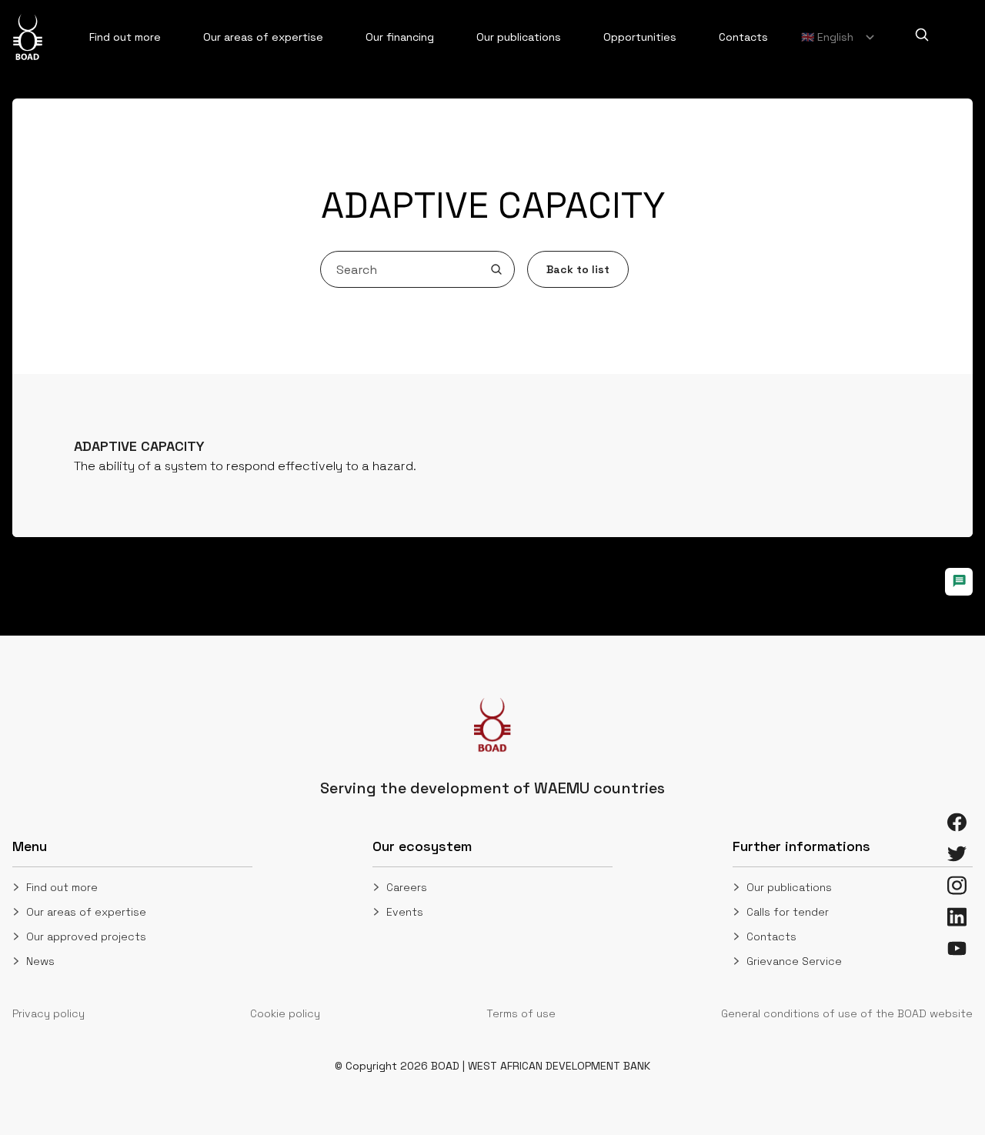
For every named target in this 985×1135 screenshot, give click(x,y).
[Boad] (27, 37)
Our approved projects (86, 936)
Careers (406, 887)
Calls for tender (787, 912)
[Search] (922, 34)
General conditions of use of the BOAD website (847, 1013)
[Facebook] (957, 822)
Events (404, 912)
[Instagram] (957, 885)
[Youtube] (957, 948)
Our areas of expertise (86, 912)
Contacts (771, 936)
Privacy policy (48, 1013)
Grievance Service (794, 961)
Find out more (62, 887)
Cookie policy (285, 1013)
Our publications (789, 887)
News (40, 961)
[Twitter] (957, 853)
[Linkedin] (957, 916)
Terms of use (521, 1013)
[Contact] (959, 582)
